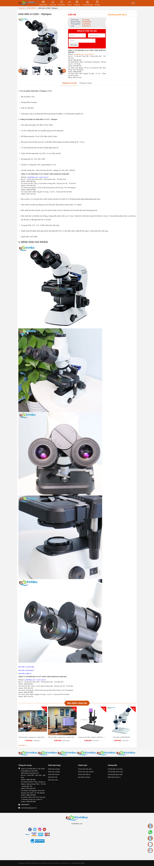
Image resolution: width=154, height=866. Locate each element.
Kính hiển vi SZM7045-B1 (121, 737)
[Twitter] (34, 829)
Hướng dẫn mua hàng (115, 769)
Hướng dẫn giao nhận (115, 774)
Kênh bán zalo (53, 780)
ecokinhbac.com (79, 54)
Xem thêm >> (22, 745)
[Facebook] (30, 829)
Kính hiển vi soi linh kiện (26, 667)
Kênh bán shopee (54, 769)
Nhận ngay (73, 45)
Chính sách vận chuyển (86, 772)
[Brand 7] (106, 753)
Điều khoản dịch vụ (114, 777)
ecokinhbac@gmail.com (29, 808)
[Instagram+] (39, 829)
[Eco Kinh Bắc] (27, 2)
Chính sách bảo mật (84, 769)
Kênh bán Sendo (53, 774)
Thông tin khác (85, 83)
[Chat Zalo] (150, 850)
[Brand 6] (87, 753)
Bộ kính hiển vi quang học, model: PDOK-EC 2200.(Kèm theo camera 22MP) (74, 737)
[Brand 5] (67, 753)
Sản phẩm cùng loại (77, 703)
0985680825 (25, 804)
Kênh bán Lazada (54, 772)
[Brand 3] (28, 753)
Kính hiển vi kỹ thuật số (26, 670)
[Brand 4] (48, 753)
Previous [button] (20, 71)
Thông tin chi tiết (69, 83)
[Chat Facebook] (150, 844)
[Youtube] (44, 829)
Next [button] (64, 71)
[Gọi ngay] (150, 838)
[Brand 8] (126, 753)
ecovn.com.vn (89, 54)
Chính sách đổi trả (84, 774)
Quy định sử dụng (84, 777)
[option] (24, 71)
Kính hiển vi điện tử (24, 673)
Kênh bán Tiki (52, 777)
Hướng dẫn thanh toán (115, 772)
